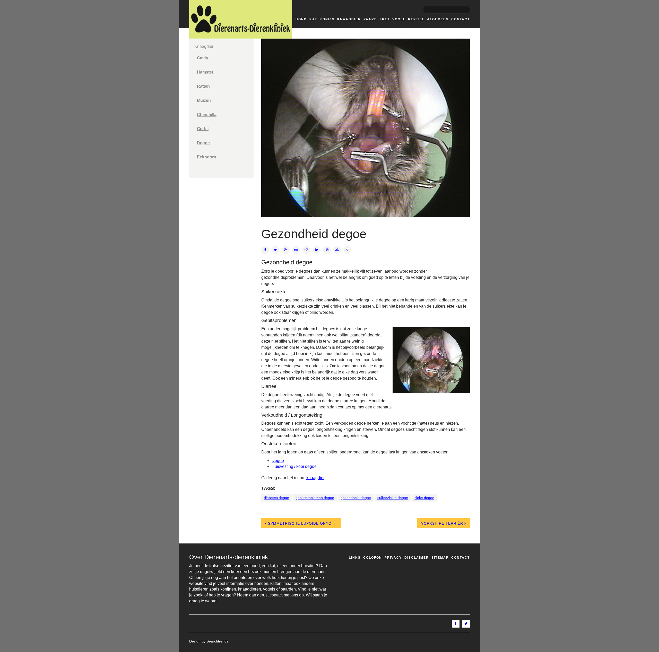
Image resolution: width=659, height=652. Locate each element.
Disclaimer (416, 557)
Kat (313, 19)
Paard (370, 19)
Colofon (372, 557)
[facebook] (455, 624)
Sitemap (440, 557)
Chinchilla (206, 114)
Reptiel (416, 19)
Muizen (204, 100)
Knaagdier (349, 19)
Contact (460, 19)
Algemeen (438, 19)
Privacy (393, 557)
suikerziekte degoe (392, 498)
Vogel (398, 19)
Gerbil (203, 129)
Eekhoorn (206, 157)
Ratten (203, 86)
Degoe (203, 143)
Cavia (202, 58)
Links (355, 557)
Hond (301, 19)
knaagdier (315, 478)
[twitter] (466, 624)
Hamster (205, 72)
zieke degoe (424, 498)
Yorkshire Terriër (442, 523)
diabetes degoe (276, 498)
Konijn (327, 19)
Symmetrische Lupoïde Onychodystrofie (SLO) (304, 523)
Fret (385, 19)
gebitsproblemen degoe (315, 498)
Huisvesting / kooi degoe (294, 466)
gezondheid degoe (356, 498)
